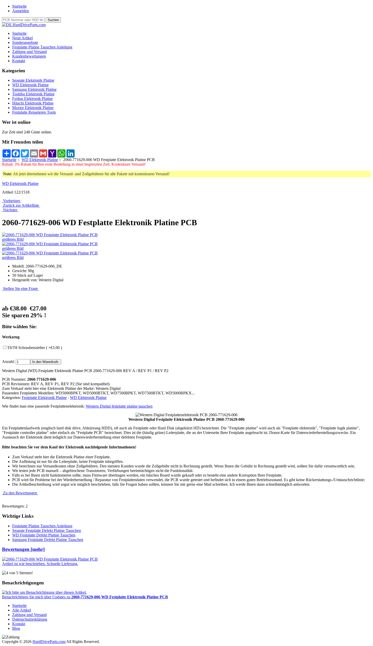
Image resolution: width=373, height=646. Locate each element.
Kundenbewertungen (29, 56)
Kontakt (18, 61)
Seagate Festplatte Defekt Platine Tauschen (46, 530)
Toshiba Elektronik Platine (33, 94)
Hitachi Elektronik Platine (33, 103)
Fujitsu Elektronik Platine (32, 98)
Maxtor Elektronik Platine (33, 108)
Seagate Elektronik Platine (33, 80)
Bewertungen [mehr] (23, 549)
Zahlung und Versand (29, 51)
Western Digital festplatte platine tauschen (119, 406)
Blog (16, 628)
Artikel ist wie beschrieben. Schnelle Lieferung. (40, 564)
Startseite (19, 6)
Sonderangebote (25, 42)
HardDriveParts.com (48, 641)
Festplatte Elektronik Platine (44, 397)
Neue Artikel (22, 38)
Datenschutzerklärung (29, 619)
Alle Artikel (21, 610)
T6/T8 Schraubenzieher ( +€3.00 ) (34, 347)
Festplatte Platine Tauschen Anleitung (42, 47)
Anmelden (20, 11)
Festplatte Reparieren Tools (34, 112)
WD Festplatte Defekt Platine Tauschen (43, 535)
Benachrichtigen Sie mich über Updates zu (85, 597)
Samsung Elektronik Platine (34, 89)
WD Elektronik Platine (40, 160)
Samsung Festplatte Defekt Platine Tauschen (47, 539)
